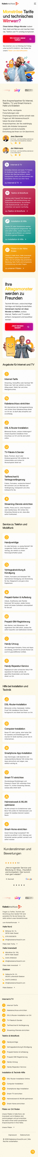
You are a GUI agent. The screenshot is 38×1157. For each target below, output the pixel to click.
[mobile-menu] (34, 3)
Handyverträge (12, 542)
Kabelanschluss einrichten (17, 403)
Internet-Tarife (11, 379)
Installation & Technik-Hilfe (13, 1072)
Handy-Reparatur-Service (17, 666)
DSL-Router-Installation (16, 704)
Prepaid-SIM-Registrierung (17, 621)
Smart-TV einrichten (14, 777)
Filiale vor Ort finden (11, 1109)
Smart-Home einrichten (16, 829)
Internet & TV (8, 999)
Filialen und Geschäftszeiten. (18, 50)
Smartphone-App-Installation (18, 753)
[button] (16, 885)
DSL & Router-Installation (16, 428)
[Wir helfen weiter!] (33, 1152)
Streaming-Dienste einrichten (19, 504)
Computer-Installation (15, 728)
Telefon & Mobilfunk (10, 1036)
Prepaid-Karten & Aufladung (18, 597)
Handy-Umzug (11, 644)
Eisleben (6, 969)
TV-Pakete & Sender (14, 452)
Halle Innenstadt (10, 948)
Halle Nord (7, 927)
